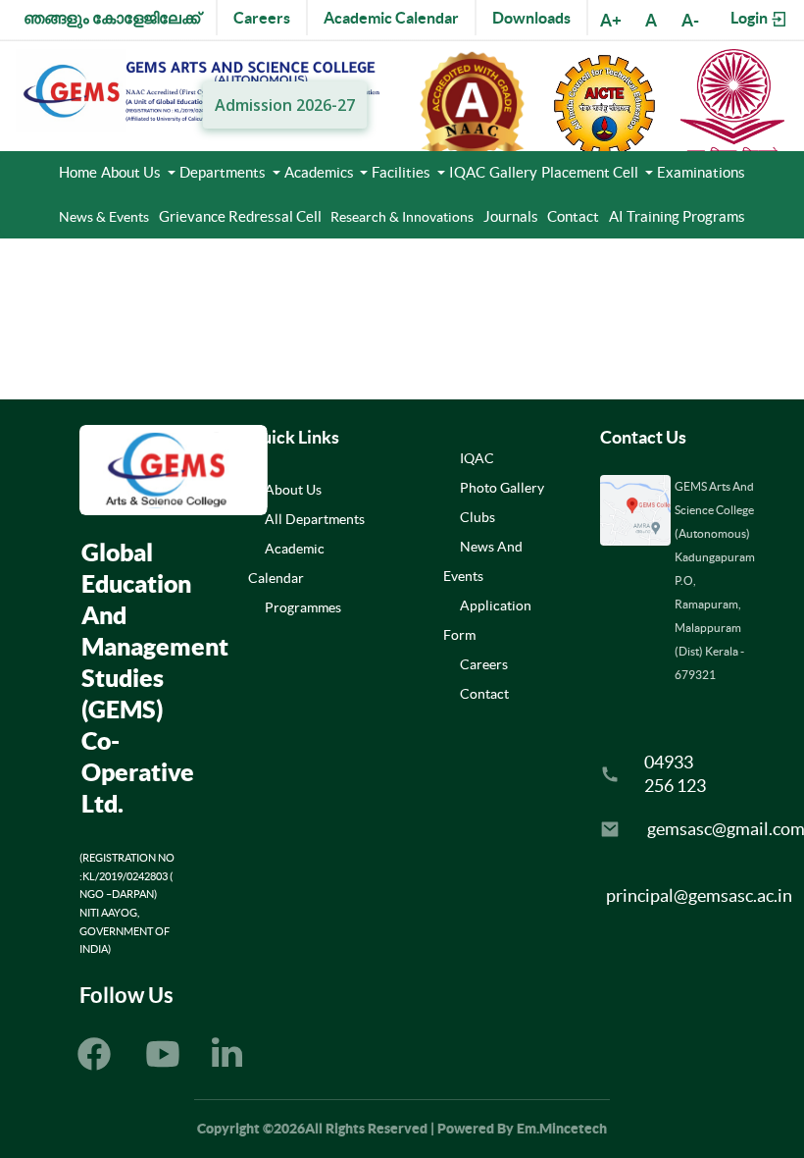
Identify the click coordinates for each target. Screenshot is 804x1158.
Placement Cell (591, 172)
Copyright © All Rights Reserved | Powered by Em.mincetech (402, 1128)
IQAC (467, 172)
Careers (261, 17)
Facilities (402, 172)
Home (78, 172)
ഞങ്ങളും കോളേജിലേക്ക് (112, 17)
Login (750, 17)
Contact (573, 216)
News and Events (483, 561)
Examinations (701, 172)
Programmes (303, 607)
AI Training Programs (677, 216)
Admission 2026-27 (284, 105)
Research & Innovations (402, 217)
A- (690, 20)
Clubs (477, 517)
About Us (132, 172)
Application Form (487, 620)
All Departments (315, 519)
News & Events (104, 217)
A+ (611, 20)
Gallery (513, 172)
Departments (224, 172)
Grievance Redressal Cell (240, 216)
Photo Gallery (502, 488)
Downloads (531, 17)
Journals (510, 216)
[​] (227, 1058)
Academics (320, 172)
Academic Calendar (391, 17)
